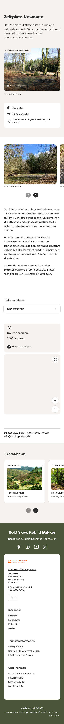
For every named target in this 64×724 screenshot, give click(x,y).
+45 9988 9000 (16, 589)
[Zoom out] (55, 409)
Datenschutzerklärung (16, 712)
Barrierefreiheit (38, 712)
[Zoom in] (55, 400)
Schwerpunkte (16, 682)
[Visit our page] (27, 547)
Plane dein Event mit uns (22, 673)
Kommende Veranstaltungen (24, 651)
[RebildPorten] (17, 561)
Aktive (11, 628)
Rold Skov (46, 209)
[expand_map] (55, 359)
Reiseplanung (15, 646)
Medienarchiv (15, 686)
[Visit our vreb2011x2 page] (36, 547)
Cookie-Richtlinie (54, 714)
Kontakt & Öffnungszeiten (22, 569)
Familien (13, 615)
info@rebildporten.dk (20, 586)
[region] (32, 384)
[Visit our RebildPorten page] (18, 547)
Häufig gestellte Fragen (21, 655)
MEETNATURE (15, 677)
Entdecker (14, 624)
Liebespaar (14, 620)
